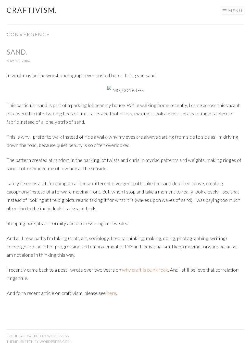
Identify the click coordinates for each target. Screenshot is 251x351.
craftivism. (32, 10)
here (111, 293)
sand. (17, 52)
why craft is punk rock (145, 270)
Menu (235, 10)
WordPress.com (55, 342)
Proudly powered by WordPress (38, 336)
